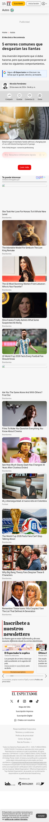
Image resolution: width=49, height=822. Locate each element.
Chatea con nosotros (26, 720)
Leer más (24, 167)
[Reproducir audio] (6, 170)
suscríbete (21, 666)
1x (44, 174)
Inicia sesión (9, 666)
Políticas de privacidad (24, 736)
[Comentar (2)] (29, 95)
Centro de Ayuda (24, 739)
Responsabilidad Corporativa (24, 729)
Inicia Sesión (33, 3)
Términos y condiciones (24, 732)
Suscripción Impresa (24, 711)
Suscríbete (18, 3)
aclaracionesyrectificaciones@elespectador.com (29, 762)
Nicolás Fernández (18, 84)
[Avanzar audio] (40, 174)
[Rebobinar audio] (35, 174)
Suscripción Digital (24, 716)
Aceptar (41, 816)
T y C (26, 680)
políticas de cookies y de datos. (16, 819)
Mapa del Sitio (24, 707)
